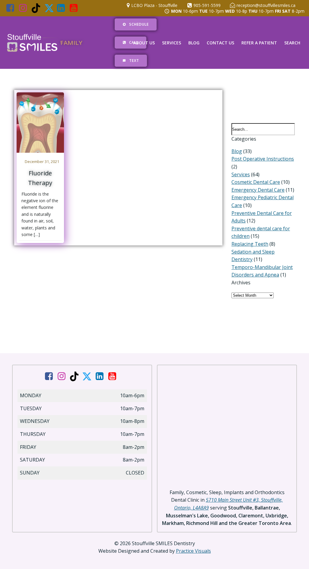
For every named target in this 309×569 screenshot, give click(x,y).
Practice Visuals (193, 551)
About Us (144, 43)
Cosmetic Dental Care (255, 182)
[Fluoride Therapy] (40, 122)
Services (171, 43)
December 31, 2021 (42, 161)
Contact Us (220, 43)
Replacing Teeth (249, 244)
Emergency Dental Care (258, 190)
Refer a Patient (259, 43)
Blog (193, 43)
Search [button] (292, 43)
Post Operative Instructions (262, 158)
